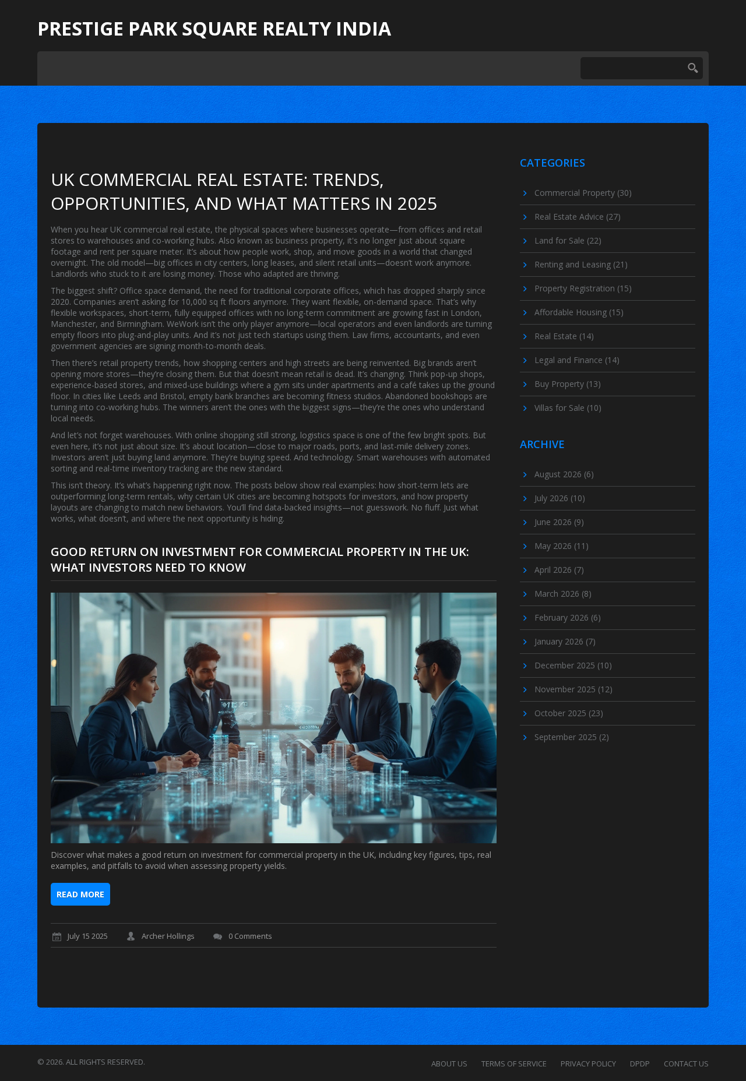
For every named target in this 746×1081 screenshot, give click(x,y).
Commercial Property (583, 192)
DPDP (640, 1063)
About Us (449, 1063)
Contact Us (686, 1063)
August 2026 (564, 474)
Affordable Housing (579, 312)
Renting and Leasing (581, 264)
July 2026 (559, 497)
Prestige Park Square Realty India (214, 28)
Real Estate (564, 335)
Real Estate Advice (577, 216)
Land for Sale (567, 240)
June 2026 (559, 521)
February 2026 (567, 617)
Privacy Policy (588, 1063)
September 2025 (571, 736)
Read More (80, 894)
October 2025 (568, 713)
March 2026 (563, 593)
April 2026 (559, 569)
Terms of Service (514, 1063)
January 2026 (565, 641)
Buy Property (567, 383)
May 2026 (561, 545)
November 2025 (573, 689)
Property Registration (583, 288)
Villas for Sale (567, 407)
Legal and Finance (577, 359)
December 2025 (573, 665)
